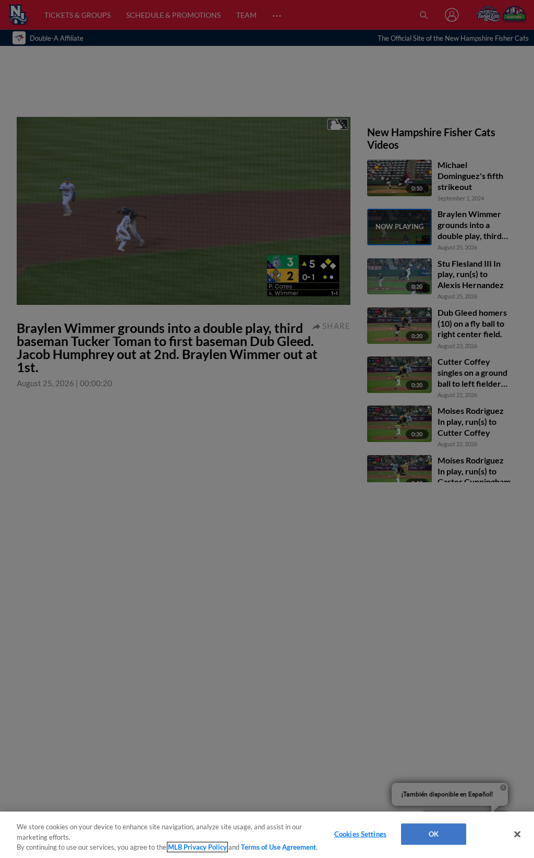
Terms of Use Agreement (278, 847)
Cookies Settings (360, 833)
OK (434, 833)
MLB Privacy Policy (197, 847)
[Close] (517, 834)
